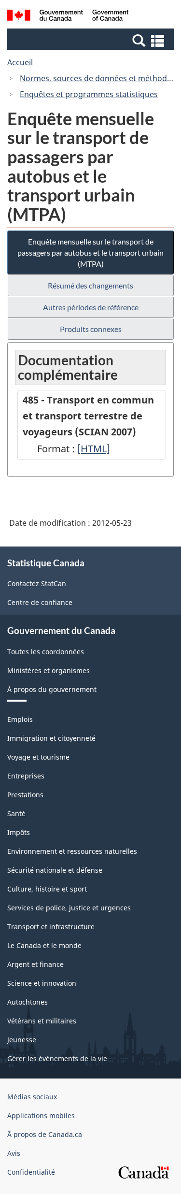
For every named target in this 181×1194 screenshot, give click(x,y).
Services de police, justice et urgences (69, 907)
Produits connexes (91, 328)
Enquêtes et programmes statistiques (89, 94)
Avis (13, 1153)
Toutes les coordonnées (45, 651)
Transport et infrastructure (51, 926)
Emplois (20, 719)
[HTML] (93, 448)
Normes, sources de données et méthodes (97, 78)
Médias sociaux (32, 1096)
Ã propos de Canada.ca (44, 1134)
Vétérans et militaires (41, 1020)
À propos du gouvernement (52, 689)
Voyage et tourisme (38, 757)
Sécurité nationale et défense (54, 870)
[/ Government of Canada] (67, 17)
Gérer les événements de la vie (57, 1058)
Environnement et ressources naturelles (72, 851)
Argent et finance (35, 964)
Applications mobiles (41, 1115)
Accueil (20, 62)
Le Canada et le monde (44, 945)
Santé (16, 813)
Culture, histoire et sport (47, 888)
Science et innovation (41, 983)
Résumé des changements (90, 285)
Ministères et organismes (48, 670)
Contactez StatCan (36, 583)
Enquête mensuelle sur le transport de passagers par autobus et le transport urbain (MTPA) (90, 252)
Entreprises (25, 775)
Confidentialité (31, 1172)
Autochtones (27, 1002)
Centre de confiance (39, 602)
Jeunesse (21, 1039)
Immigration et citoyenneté (51, 738)
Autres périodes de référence (91, 307)
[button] (92, 40)
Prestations (25, 794)
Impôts (18, 832)
